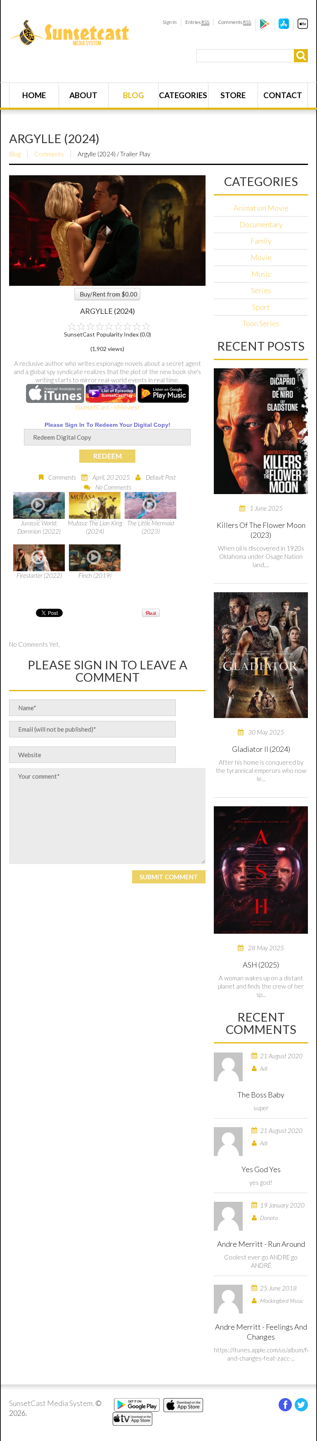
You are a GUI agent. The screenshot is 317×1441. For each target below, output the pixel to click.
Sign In (170, 22)
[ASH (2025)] (261, 870)
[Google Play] (265, 27)
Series (261, 290)
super (261, 1107)
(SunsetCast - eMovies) (107, 407)
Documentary (261, 224)
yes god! (260, 1182)
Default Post (161, 477)
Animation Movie (261, 207)
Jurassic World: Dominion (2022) (39, 527)
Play (107, 230)
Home (34, 95)
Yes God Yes (261, 1169)
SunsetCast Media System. (51, 1403)
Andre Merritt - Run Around (261, 1243)
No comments (113, 487)
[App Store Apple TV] (303, 27)
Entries (197, 22)
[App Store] (284, 27)
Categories (183, 95)
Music (261, 273)
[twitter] (301, 1404)
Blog (133, 95)
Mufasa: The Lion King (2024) (95, 527)
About (83, 95)
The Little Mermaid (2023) (150, 527)
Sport (261, 306)
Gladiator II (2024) (261, 748)
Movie (261, 257)
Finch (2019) (94, 575)
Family (261, 240)
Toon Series (260, 323)
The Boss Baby (260, 1094)
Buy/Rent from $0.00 (108, 294)
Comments (234, 22)
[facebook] (285, 1404)
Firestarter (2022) (39, 575)
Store (233, 95)
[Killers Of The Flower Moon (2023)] (261, 431)
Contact (282, 95)
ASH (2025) (261, 964)
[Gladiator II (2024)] (261, 655)
